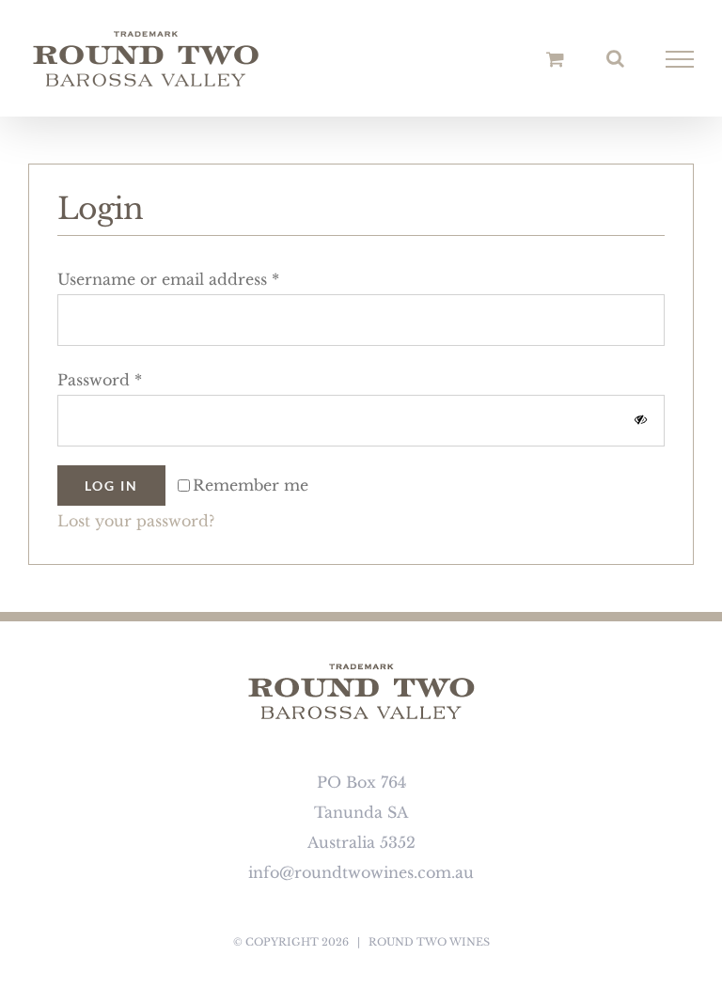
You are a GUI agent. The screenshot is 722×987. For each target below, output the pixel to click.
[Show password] (640, 420)
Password (99, 379)
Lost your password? (135, 520)
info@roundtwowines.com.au (361, 872)
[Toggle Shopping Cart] (555, 59)
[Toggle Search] (615, 58)
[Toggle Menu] (680, 59)
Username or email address (168, 279)
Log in (111, 486)
